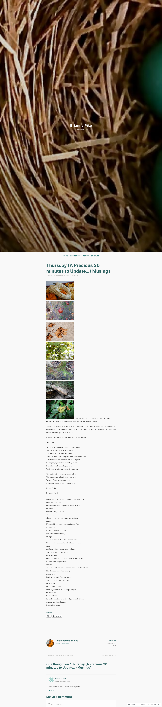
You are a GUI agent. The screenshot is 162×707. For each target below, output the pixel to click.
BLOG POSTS (75, 256)
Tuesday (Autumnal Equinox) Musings (59, 656)
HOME (65, 256)
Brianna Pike (81, 125)
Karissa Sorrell (60, 678)
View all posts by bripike (63, 644)
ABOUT (86, 256)
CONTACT (95, 256)
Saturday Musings (108, 656)
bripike (50, 275)
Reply (53, 691)
